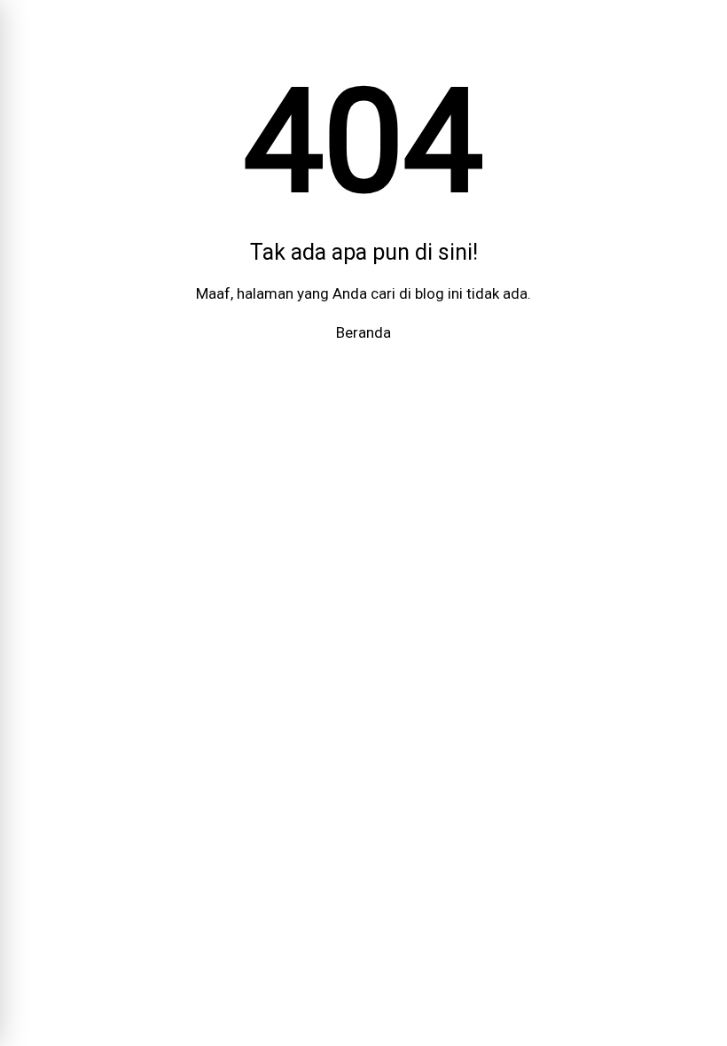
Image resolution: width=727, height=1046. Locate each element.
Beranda (363, 332)
